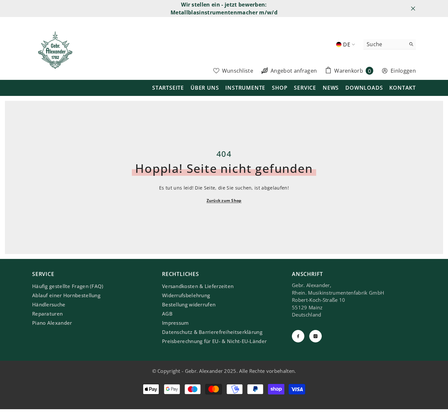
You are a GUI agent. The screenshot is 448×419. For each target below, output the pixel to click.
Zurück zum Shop (224, 200)
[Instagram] (315, 336)
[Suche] (389, 44)
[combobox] (384, 44)
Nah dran (413, 8)
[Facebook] (298, 336)
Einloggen (403, 70)
